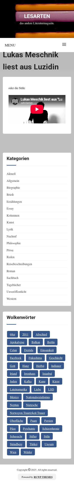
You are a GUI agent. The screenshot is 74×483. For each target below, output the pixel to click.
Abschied (41, 334)
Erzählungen (14, 201)
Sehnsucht (16, 436)
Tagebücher (14, 285)
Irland (13, 373)
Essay (10, 208)
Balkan (35, 342)
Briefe (10, 194)
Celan (13, 350)
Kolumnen (13, 215)
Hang (25, 366)
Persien (48, 421)
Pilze (13, 428)
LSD (51, 389)
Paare (33, 421)
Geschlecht (55, 358)
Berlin (51, 342)
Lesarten (37, 16)
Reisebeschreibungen (19, 264)
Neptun (14, 405)
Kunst (10, 222)
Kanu (42, 381)
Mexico (14, 397)
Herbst (40, 366)
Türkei (33, 444)
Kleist (55, 381)
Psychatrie (29, 428)
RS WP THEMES (43, 477)
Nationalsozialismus (38, 397)
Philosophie (14, 243)
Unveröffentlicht (16, 292)
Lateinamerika (18, 389)
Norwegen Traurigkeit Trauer (27, 413)
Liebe (37, 389)
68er (12, 334)
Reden (10, 257)
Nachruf (12, 236)
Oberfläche (16, 421)
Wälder (28, 452)
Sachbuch (12, 278)
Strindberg (16, 444)
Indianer (56, 366)
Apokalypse (17, 342)
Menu (10, 45)
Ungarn (49, 444)
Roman (11, 271)
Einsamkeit (47, 350)
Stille (47, 436)
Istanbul (47, 373)
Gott (12, 366)
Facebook (15, 358)
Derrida (28, 350)
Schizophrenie (50, 428)
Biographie (13, 187)
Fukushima (35, 358)
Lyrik (10, 229)
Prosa (10, 250)
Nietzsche (32, 405)
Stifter (33, 436)
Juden (13, 381)
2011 (25, 334)
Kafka (27, 381)
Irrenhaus (29, 373)
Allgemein (13, 181)
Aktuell (11, 174)
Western (11, 299)
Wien (13, 452)
